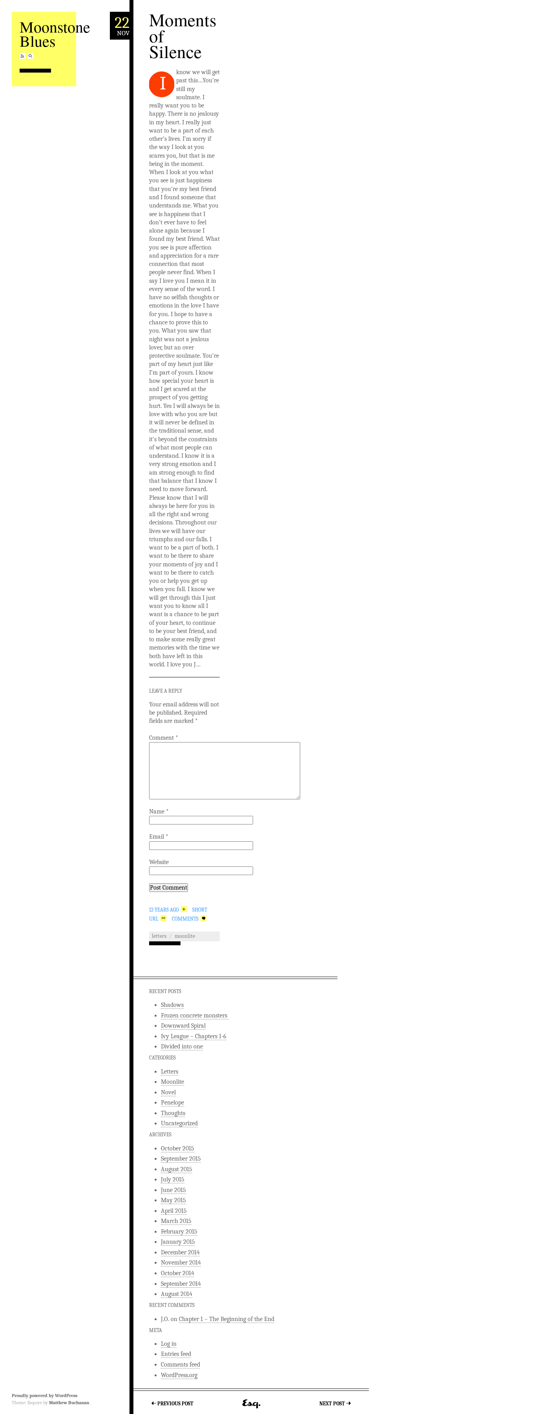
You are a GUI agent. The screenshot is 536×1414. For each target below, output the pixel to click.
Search (30, 56)
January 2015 (178, 1241)
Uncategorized (179, 1123)
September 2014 (181, 1283)
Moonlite (185, 936)
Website (159, 862)
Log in (169, 1343)
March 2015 (176, 1221)
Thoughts (173, 1113)
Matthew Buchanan (69, 1402)
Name (159, 811)
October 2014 (177, 1273)
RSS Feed (23, 56)
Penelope (172, 1102)
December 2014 (180, 1252)
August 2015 (176, 1169)
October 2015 (177, 1148)
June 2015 (173, 1190)
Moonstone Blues (55, 33)
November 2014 (181, 1262)
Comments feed (180, 1364)
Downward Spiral (183, 1025)
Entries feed (176, 1354)
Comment (163, 737)
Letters (159, 936)
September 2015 (181, 1158)
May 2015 (173, 1200)
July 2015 (172, 1179)
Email (158, 836)
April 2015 (174, 1210)
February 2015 (179, 1231)
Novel (168, 1092)
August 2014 (176, 1294)
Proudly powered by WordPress (44, 1395)
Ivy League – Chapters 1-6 (193, 1036)
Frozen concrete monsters (195, 1015)
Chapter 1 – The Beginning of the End (226, 1319)
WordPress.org (179, 1375)
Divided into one (182, 1046)
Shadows (172, 1004)
